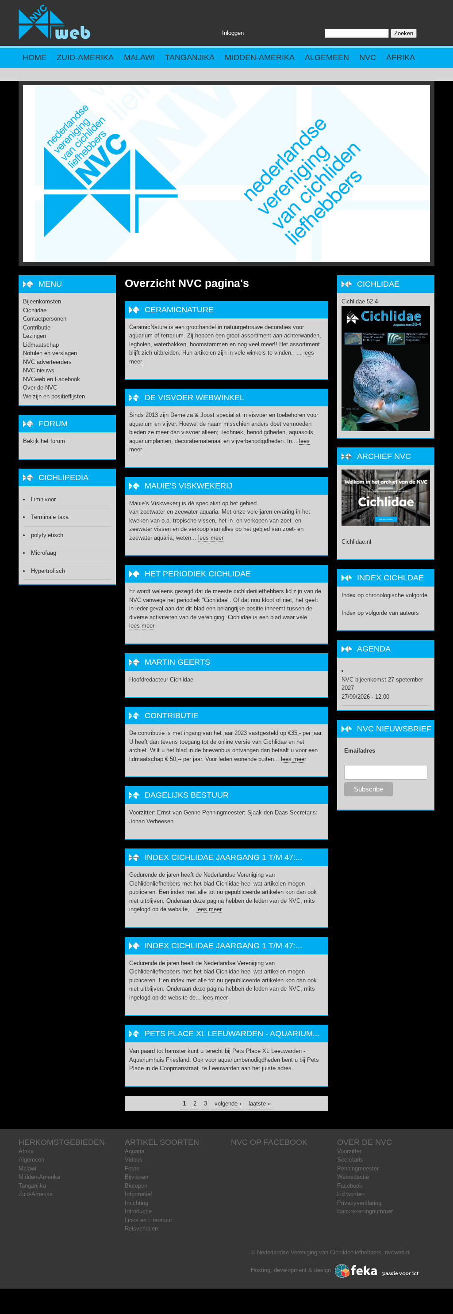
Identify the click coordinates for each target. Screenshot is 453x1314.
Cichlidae (34, 310)
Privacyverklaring (359, 1203)
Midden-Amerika (260, 57)
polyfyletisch (47, 535)
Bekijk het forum (44, 441)
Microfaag (43, 552)
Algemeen (327, 57)
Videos (133, 1159)
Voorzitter (349, 1151)
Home (34, 57)
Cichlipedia (63, 477)
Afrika (400, 57)
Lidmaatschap (41, 344)
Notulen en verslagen (50, 353)
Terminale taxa (50, 517)
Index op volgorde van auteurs (380, 613)
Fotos (132, 1168)
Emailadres (359, 750)
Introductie (138, 1211)
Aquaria (134, 1151)
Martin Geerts (177, 662)
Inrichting (136, 1203)
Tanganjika (190, 57)
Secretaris (350, 1159)
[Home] (55, 37)
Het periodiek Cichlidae (198, 573)
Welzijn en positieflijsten (54, 396)
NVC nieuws (38, 370)
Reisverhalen (141, 1228)
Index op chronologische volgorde (384, 595)
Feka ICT (377, 1271)
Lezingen (34, 336)
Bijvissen (136, 1177)
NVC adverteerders (47, 362)
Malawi (139, 57)
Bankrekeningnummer (365, 1211)
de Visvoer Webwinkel (194, 397)
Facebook (349, 1185)
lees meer (210, 537)
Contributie (172, 715)
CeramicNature (179, 309)
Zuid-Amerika (85, 57)
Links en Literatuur (148, 1220)
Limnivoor (43, 499)
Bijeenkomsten (42, 301)
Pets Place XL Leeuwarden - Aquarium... (232, 1033)
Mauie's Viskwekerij (188, 485)
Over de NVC (40, 387)
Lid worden (351, 1194)
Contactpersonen (44, 318)
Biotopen (136, 1185)
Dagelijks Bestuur (187, 795)
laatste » (260, 1103)
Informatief (138, 1194)
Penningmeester (358, 1168)
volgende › (228, 1103)
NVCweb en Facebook (51, 379)
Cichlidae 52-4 (360, 301)
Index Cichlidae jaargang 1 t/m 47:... (223, 857)
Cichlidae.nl (356, 541)
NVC (367, 57)
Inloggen (233, 33)
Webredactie (353, 1177)
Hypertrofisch (48, 571)
